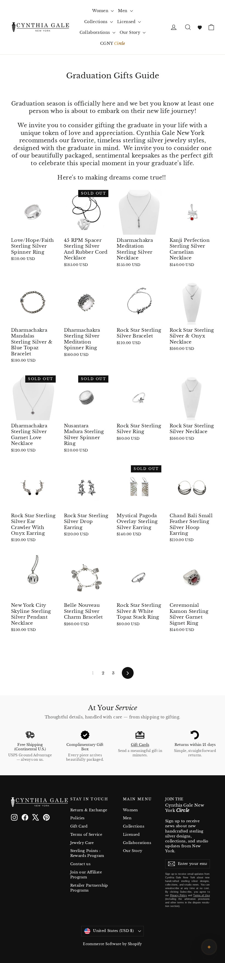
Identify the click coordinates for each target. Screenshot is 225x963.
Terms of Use (201, 895)
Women (100, 10)
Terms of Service (86, 834)
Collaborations (95, 32)
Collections (96, 21)
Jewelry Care (82, 842)
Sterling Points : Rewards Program (87, 853)
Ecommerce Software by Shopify (112, 944)
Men (123, 10)
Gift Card (79, 826)
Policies (77, 818)
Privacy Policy (178, 895)
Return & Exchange (88, 810)
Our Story (131, 32)
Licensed (127, 21)
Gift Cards (140, 744)
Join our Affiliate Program (86, 874)
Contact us (80, 864)
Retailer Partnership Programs (89, 888)
